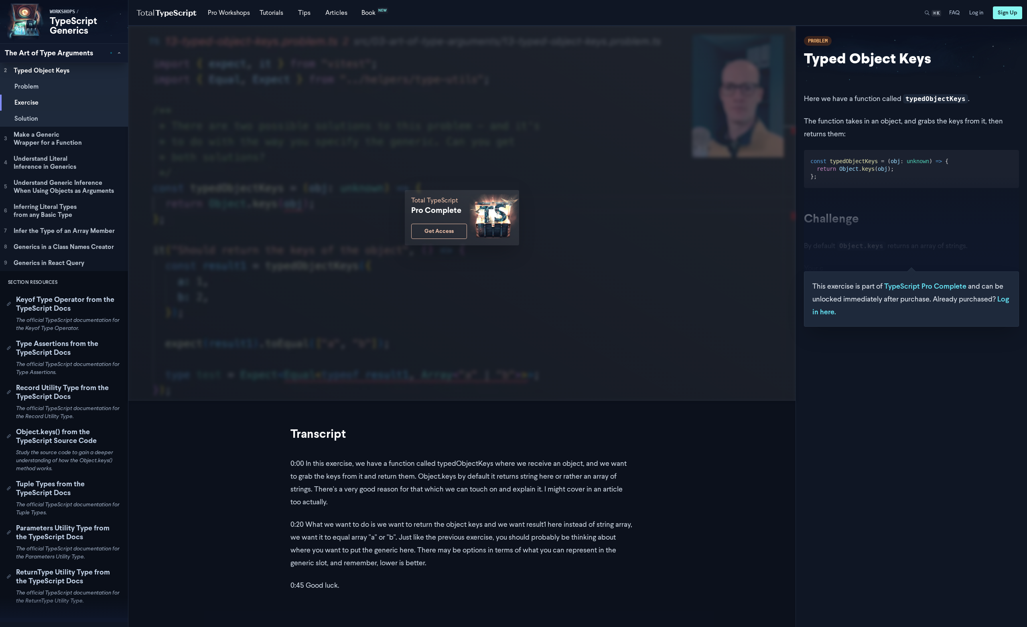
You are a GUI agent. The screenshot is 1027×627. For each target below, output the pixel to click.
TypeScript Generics (73, 25)
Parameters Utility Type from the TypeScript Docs (63, 532)
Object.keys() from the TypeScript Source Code (56, 436)
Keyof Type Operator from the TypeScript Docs (65, 304)
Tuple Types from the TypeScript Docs (50, 488)
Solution (26, 118)
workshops (62, 11)
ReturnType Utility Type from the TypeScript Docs (63, 576)
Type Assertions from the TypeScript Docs (57, 348)
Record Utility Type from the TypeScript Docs (62, 392)
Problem (26, 86)
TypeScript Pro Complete (925, 286)
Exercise (26, 102)
